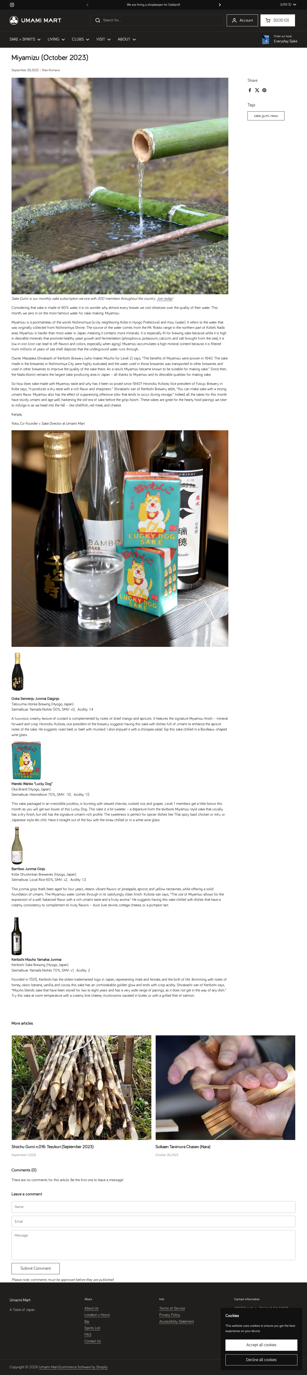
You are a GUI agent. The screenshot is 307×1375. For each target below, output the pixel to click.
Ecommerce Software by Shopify (83, 1367)
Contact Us (92, 1341)
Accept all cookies (261, 1345)
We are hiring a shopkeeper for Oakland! (153, 4)
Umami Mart (48, 1367)
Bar (86, 1321)
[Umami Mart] (35, 20)
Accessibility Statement (176, 1321)
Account (246, 20)
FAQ (87, 1334)
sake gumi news (266, 116)
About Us (91, 1308)
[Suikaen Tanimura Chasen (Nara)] (225, 1087)
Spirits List (92, 1328)
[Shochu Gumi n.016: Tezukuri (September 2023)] (82, 1087)
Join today (164, 299)
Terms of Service (172, 1308)
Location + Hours (97, 1315)
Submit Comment (35, 1268)
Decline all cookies (261, 1360)
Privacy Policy (169, 1315)
